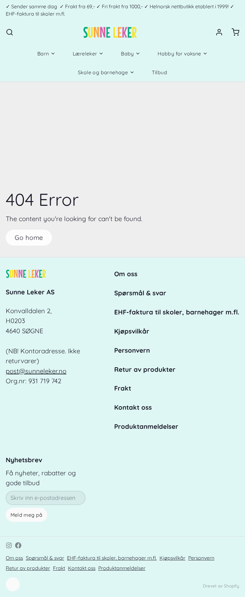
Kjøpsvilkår (131, 331)
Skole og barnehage (103, 72)
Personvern (132, 350)
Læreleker (85, 53)
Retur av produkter (144, 369)
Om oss (125, 274)
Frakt (122, 388)
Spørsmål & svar (140, 293)
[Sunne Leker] (110, 32)
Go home (29, 237)
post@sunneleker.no (36, 371)
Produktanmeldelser (146, 426)
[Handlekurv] (232, 32)
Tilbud (159, 72)
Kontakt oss (133, 407)
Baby (127, 53)
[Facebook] (18, 545)
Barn (43, 53)
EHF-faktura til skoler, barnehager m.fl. (176, 312)
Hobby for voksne (179, 53)
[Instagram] (9, 545)
